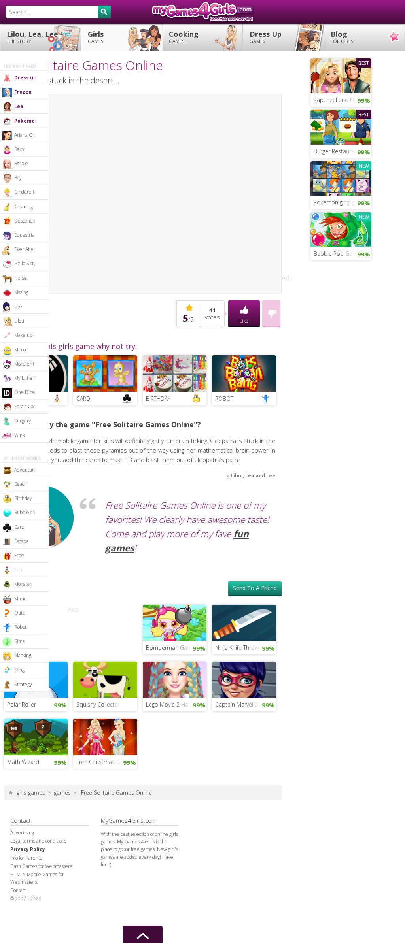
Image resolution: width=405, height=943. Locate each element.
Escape (21, 541)
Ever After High (30, 249)
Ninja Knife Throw (237, 448)
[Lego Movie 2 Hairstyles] (174, 480)
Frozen (23, 92)
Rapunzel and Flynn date (342, 100)
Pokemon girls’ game (340, 202)
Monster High (28, 363)
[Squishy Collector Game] (105, 480)
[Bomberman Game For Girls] (174, 423)
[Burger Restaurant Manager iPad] (340, 126)
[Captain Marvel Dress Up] (244, 480)
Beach (20, 484)
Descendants (28, 220)
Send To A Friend (255, 388)
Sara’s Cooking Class (31, 406)
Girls (96, 37)
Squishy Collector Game (106, 505)
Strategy (23, 684)
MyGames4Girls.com (202, 12)
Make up (23, 335)
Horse (20, 278)
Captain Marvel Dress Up (245, 505)
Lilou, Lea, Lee (32, 37)
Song (19, 669)
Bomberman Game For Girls (176, 448)
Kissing (21, 292)
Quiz (19, 612)
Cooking (184, 37)
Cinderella (25, 192)
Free (19, 555)
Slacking (22, 655)
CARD (83, 199)
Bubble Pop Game (337, 253)
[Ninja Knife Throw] (244, 423)
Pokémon (26, 120)
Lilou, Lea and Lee (253, 276)
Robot (20, 627)
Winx (19, 435)
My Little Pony (29, 378)
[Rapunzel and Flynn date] (340, 75)
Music (20, 598)
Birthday (23, 498)
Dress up (25, 77)
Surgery (22, 420)
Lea (18, 106)
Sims (19, 641)
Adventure (25, 469)
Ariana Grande (29, 135)
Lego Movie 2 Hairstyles (176, 505)
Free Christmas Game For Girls (106, 562)
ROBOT (224, 199)
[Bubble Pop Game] (340, 229)
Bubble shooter (30, 512)
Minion (21, 349)
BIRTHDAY (158, 199)
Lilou (19, 320)
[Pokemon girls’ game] (340, 177)
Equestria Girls (29, 235)
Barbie (21, 163)
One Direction (29, 392)
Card (19, 527)
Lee (18, 306)
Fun (18, 569)
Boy (18, 177)
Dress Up (266, 37)
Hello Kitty (25, 263)
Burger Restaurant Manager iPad (342, 151)
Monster (23, 584)
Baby (19, 149)
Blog (342, 37)
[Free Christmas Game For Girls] (105, 537)
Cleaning (23, 206)
